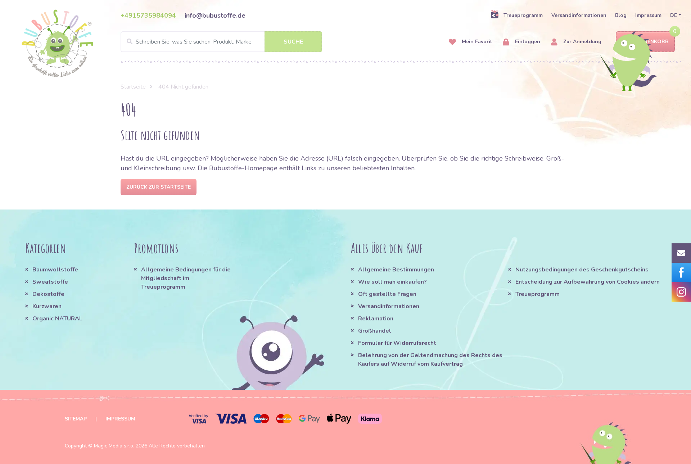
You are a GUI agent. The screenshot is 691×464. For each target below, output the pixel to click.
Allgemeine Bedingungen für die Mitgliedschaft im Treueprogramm (186, 278)
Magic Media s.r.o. (114, 445)
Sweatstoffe (50, 282)
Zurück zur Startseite (158, 187)
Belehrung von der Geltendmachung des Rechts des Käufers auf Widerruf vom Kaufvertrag (430, 359)
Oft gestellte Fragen (387, 294)
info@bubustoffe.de (215, 15)
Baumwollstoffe (55, 270)
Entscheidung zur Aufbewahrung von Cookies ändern (587, 282)
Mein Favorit (476, 41)
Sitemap (76, 418)
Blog (621, 15)
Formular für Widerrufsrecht (397, 343)
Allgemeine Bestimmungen (396, 270)
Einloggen (527, 41)
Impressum (648, 15)
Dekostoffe (48, 294)
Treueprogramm (523, 15)
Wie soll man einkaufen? (392, 282)
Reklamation (375, 319)
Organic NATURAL (57, 319)
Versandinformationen (578, 15)
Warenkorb (651, 41)
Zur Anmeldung (581, 41)
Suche (293, 42)
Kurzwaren (47, 306)
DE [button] (673, 15)
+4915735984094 (148, 15)
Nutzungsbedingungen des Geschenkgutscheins (582, 270)
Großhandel (374, 331)
